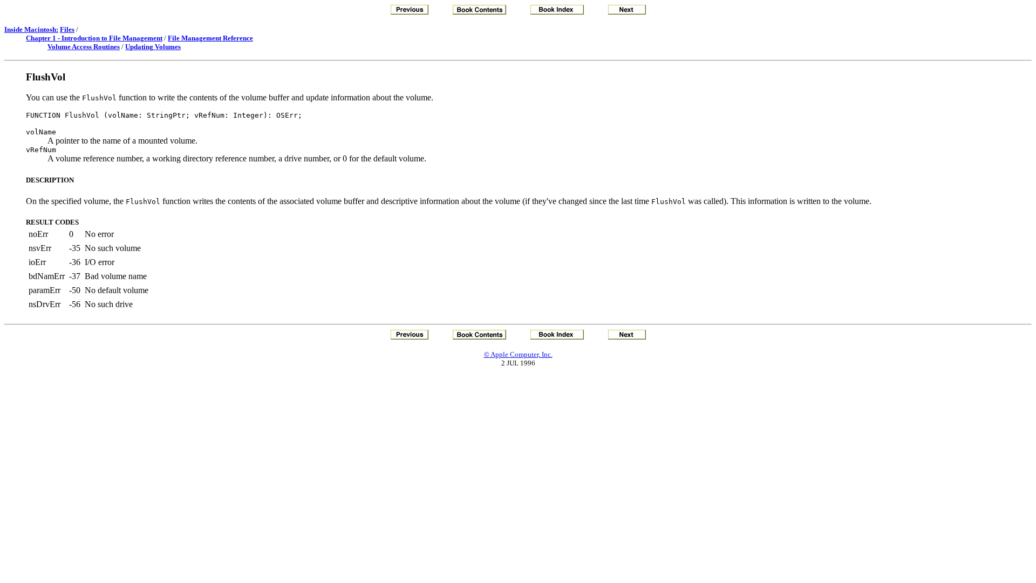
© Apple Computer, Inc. (518, 354)
